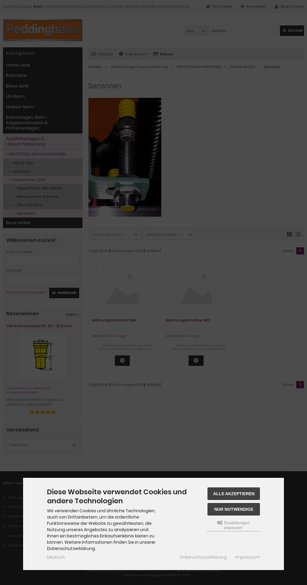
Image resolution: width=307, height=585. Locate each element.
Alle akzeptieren (234, 493)
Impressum (247, 557)
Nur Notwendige (233, 509)
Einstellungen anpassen (236, 525)
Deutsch (56, 557)
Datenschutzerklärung (203, 557)
